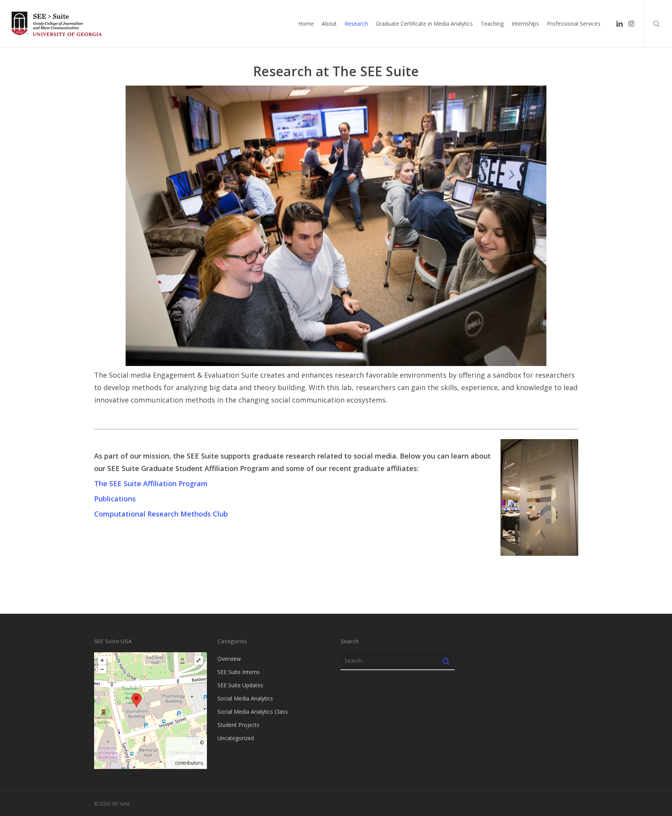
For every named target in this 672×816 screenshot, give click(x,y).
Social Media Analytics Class (252, 711)
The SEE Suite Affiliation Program (151, 483)
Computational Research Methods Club (161, 513)
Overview (229, 658)
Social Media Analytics (245, 698)
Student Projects (238, 724)
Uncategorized (235, 738)
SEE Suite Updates (240, 685)
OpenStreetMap (186, 752)
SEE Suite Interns (238, 672)
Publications (115, 498)
